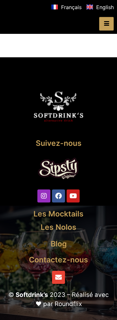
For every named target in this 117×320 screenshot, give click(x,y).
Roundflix (68, 304)
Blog (59, 243)
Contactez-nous (58, 259)
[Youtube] (73, 195)
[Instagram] (43, 195)
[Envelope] (58, 277)
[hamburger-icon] (106, 24)
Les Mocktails (58, 213)
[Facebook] (58, 195)
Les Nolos (58, 227)
